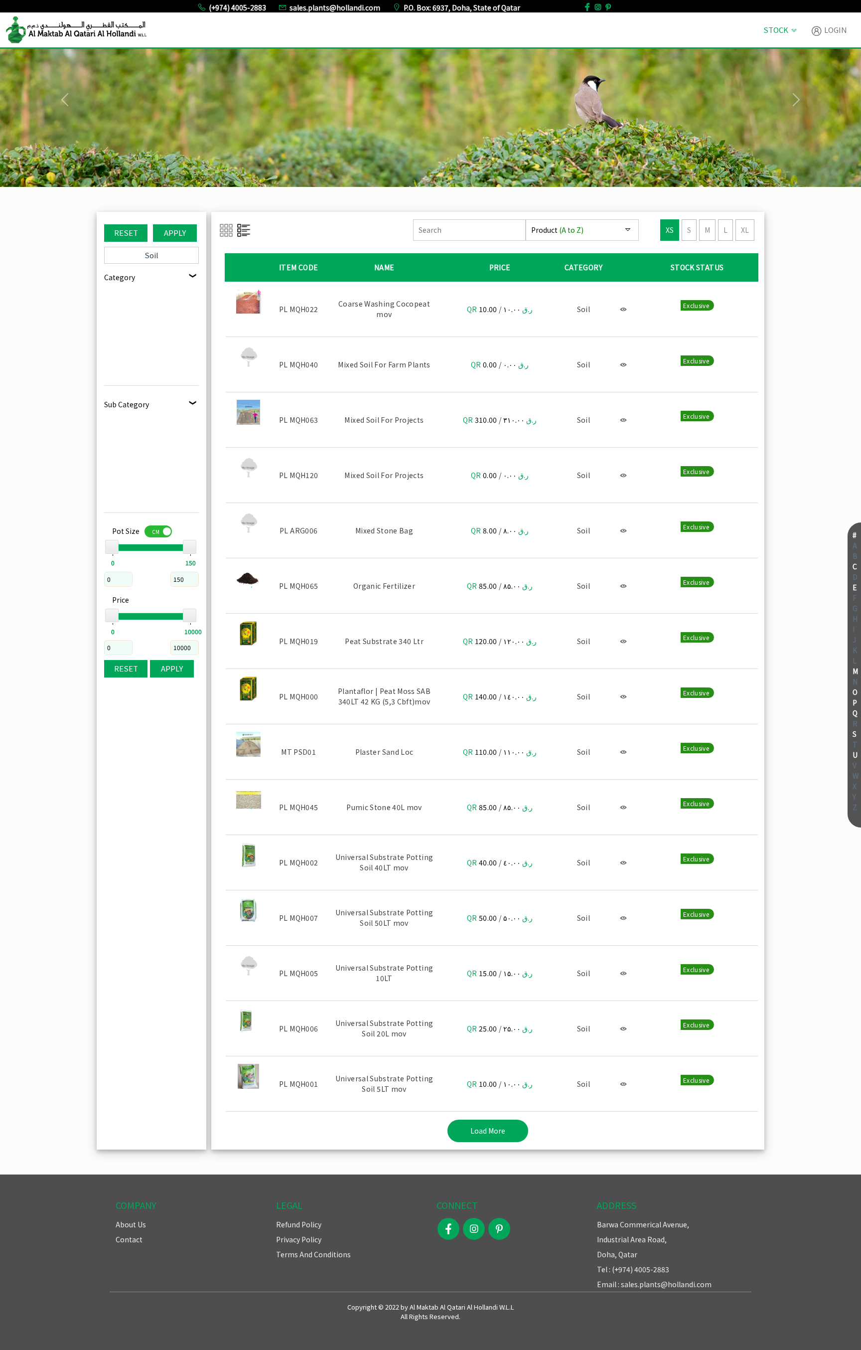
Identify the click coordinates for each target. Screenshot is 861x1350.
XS (670, 230)
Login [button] (835, 29)
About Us (131, 1224)
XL (745, 230)
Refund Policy (298, 1224)
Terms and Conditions (313, 1254)
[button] (64, 99)
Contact (129, 1239)
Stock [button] (775, 29)
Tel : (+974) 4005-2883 (633, 1269)
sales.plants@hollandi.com (334, 7)
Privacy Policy (298, 1239)
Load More (487, 1131)
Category (119, 277)
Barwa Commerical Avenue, (643, 1224)
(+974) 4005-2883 (237, 7)
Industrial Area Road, (632, 1239)
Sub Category (126, 404)
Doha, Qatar (617, 1254)
